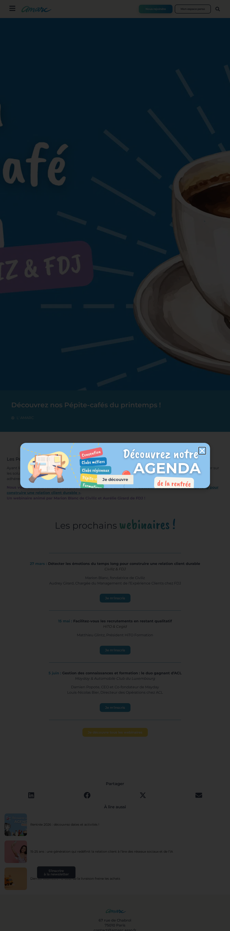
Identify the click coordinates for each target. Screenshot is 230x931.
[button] (202, 450)
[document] (115, 465)
